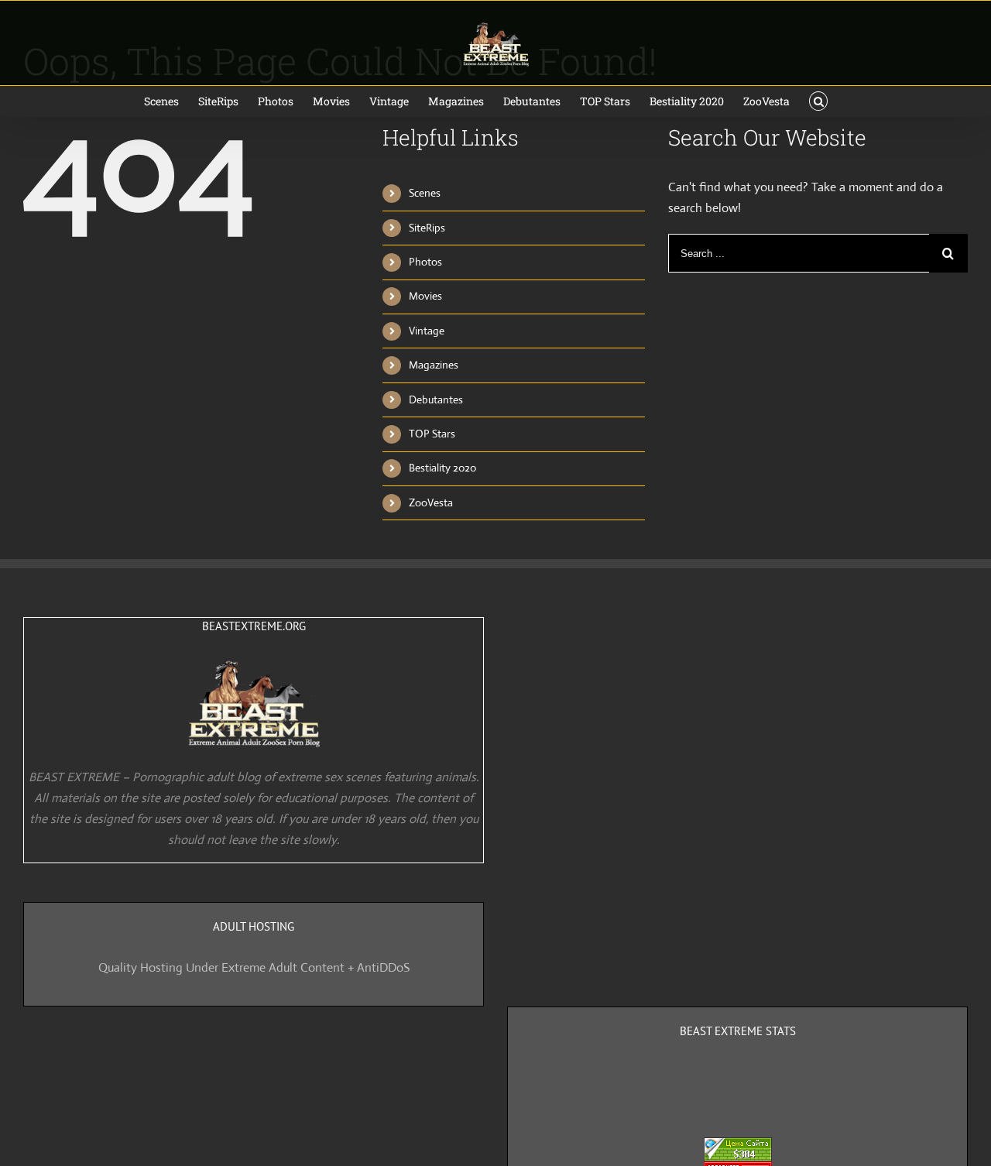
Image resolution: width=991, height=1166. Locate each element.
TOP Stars (432, 434)
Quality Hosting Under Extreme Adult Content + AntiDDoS (254, 967)
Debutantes (436, 399)
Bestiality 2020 (442, 468)
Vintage (426, 331)
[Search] (818, 101)
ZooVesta (431, 502)
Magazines (433, 365)
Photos (425, 262)
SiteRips (427, 228)
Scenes (425, 193)
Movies (425, 296)
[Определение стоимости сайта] (738, 1148)
